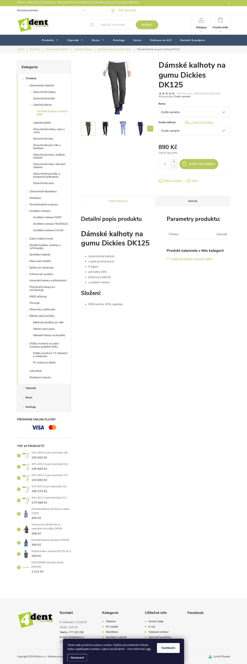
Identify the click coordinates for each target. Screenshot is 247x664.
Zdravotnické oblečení (41, 85)
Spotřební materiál (39, 254)
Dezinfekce (112, 632)
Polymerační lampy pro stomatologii (42, 288)
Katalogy (30, 407)
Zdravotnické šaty (43, 138)
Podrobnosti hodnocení (207, 93)
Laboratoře (35, 371)
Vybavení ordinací (158, 632)
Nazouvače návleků (40, 261)
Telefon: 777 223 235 (72, 632)
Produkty (31, 78)
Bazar (28, 397)
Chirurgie (34, 303)
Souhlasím (168, 648)
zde (148, 649)
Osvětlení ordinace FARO (47, 217)
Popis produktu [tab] (118, 201)
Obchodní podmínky (27, 10)
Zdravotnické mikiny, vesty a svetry (49, 131)
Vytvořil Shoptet (221, 656)
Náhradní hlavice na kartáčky (49, 335)
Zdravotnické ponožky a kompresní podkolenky (46, 175)
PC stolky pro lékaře (44, 362)
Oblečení (111, 621)
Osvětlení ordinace (39, 211)
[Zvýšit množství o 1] (174, 161)
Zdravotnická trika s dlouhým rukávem (49, 165)
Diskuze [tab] (192, 201)
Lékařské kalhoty (42, 105)
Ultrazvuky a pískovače (42, 309)
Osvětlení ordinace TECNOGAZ (50, 224)
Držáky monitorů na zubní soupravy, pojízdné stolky (44, 345)
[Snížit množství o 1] (174, 166)
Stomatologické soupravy (43, 204)
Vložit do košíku (201, 164)
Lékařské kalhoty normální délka (52, 113)
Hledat (147, 25)
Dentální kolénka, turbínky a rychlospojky (44, 246)
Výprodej (30, 388)
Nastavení (77, 658)
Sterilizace (35, 198)
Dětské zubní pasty (44, 329)
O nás (151, 626)
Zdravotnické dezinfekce (43, 191)
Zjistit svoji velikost (202, 122)
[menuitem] (50, 40)
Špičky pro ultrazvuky (41, 267)
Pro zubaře (112, 626)
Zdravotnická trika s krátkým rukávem (49, 156)
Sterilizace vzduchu (40, 377)
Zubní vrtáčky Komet (41, 238)
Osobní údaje (155, 621)
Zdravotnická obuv (43, 183)
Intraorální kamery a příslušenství (48, 280)
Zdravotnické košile (44, 98)
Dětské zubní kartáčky (41, 316)
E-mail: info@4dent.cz (72, 637)
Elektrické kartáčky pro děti (48, 322)
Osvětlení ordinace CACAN (48, 230)
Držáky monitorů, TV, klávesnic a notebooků (50, 354)
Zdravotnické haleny (44, 92)
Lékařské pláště (41, 122)
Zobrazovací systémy (41, 274)
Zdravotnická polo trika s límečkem (47, 146)
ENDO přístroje (37, 296)
